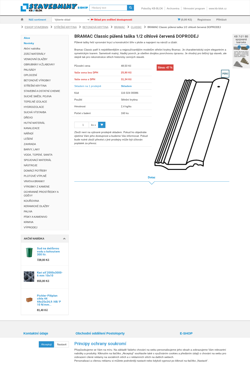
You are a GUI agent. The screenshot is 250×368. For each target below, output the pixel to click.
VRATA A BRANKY (34, 181)
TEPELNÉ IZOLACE (35, 101)
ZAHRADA (30, 144)
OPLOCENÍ (30, 75)
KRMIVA (28, 222)
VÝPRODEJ (30, 227)
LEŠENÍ (28, 138)
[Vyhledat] (130, 8)
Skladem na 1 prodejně (87, 86)
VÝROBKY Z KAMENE (37, 186)
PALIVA (28, 211)
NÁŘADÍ (28, 133)
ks (92, 124)
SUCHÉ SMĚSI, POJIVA (37, 96)
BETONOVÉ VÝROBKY (37, 80)
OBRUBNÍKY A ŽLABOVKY (39, 64)
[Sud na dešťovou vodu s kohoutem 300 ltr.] (29, 252)
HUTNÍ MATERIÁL (34, 122)
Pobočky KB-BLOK (152, 8)
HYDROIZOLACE (34, 106)
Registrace (204, 19)
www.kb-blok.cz (218, 8)
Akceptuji (46, 344)
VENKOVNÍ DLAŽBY (35, 59)
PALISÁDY (30, 69)
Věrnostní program (194, 8)
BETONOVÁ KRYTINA (95, 27)
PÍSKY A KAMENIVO (35, 216)
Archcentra (173, 8)
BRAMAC (119, 27)
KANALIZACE (32, 128)
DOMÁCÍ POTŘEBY (35, 170)
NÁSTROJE (30, 165)
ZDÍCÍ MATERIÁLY (34, 53)
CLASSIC (136, 27)
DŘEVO (28, 117)
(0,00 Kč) (186, 19)
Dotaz (151, 177)
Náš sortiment (37, 19)
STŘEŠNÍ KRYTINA (65, 27)
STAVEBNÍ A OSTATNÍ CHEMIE (42, 91)
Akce (27, 37)
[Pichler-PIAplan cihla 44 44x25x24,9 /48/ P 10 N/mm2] (29, 299)
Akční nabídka (32, 48)
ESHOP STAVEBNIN (36, 27)
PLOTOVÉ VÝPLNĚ (35, 175)
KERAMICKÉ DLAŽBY (36, 206)
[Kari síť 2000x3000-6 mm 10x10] (29, 276)
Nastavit (61, 344)
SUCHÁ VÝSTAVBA (35, 112)
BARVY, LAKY (32, 149)
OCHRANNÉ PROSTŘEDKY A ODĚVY (41, 193)
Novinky (29, 43)
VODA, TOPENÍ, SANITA (38, 154)
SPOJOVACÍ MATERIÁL (37, 160)
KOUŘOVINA (31, 200)
